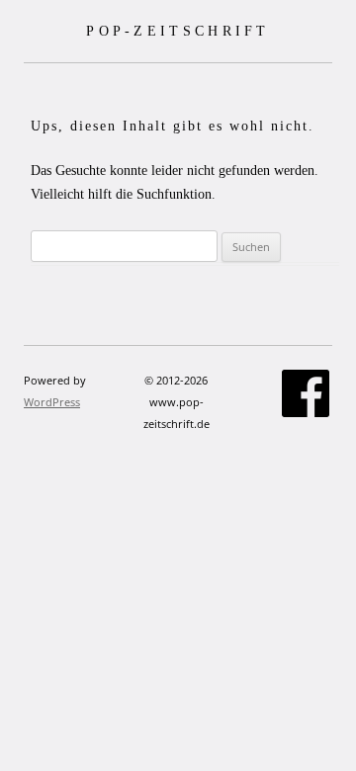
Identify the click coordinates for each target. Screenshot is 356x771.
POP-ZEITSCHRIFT (178, 31)
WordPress (52, 401)
